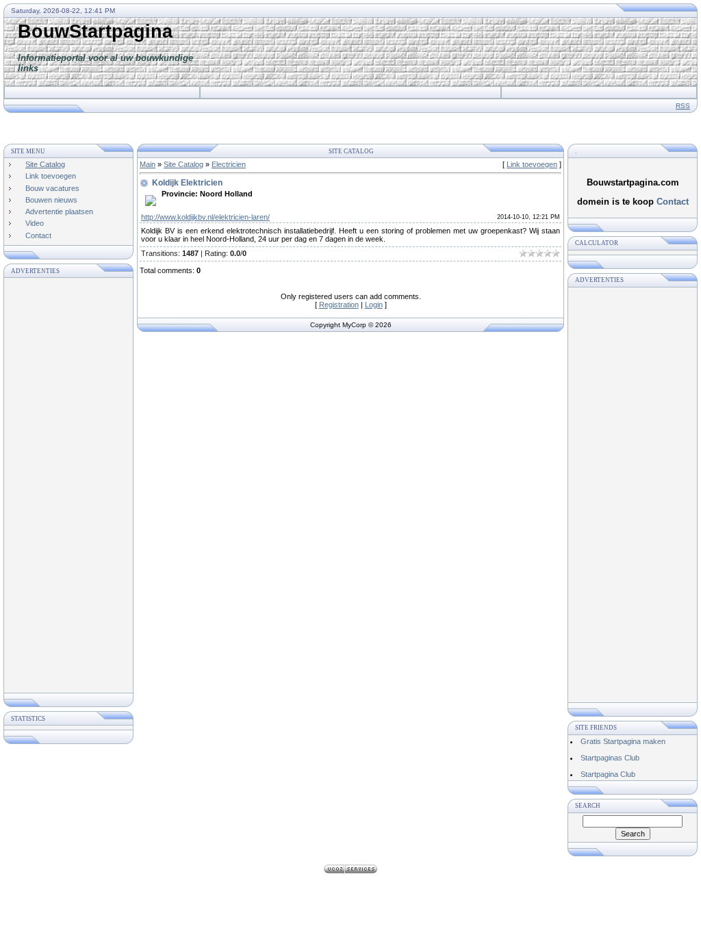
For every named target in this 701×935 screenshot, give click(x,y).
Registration (339, 304)
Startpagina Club (608, 774)
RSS (683, 106)
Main (147, 164)
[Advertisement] (448, 52)
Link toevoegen (532, 164)
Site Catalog (183, 164)
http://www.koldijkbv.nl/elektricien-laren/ (205, 217)
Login (374, 304)
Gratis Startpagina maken (623, 741)
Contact (673, 201)
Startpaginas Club (610, 758)
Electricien (229, 164)
